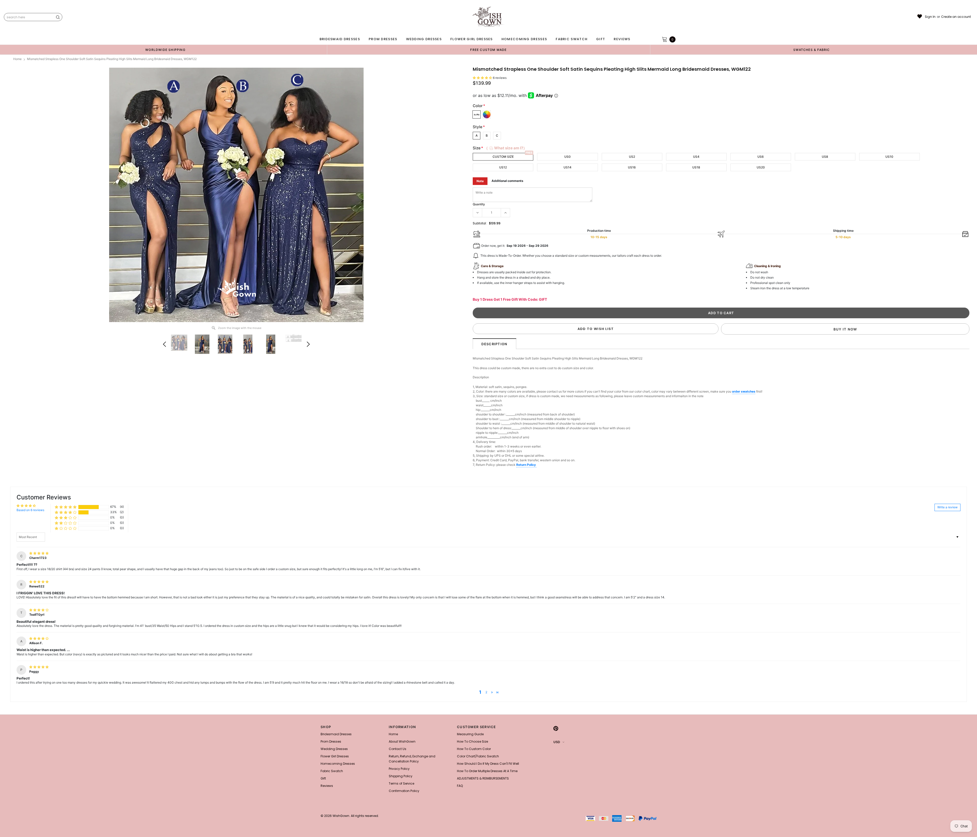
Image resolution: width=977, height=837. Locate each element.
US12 (503, 167)
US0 (567, 156)
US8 (825, 156)
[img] (39, 553)
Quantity (479, 204)
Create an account (956, 17)
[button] (483, 78)
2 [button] (486, 692)
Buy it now (845, 329)
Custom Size (503, 156)
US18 (696, 167)
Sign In (930, 17)
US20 (761, 167)
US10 (889, 156)
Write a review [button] (947, 507)
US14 (567, 167)
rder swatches (744, 391)
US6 (760, 156)
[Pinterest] (555, 728)
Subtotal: (480, 223)
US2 (632, 156)
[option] (165, 49)
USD (556, 742)
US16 (632, 167)
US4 (696, 156)
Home (17, 59)
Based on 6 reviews (30, 510)
